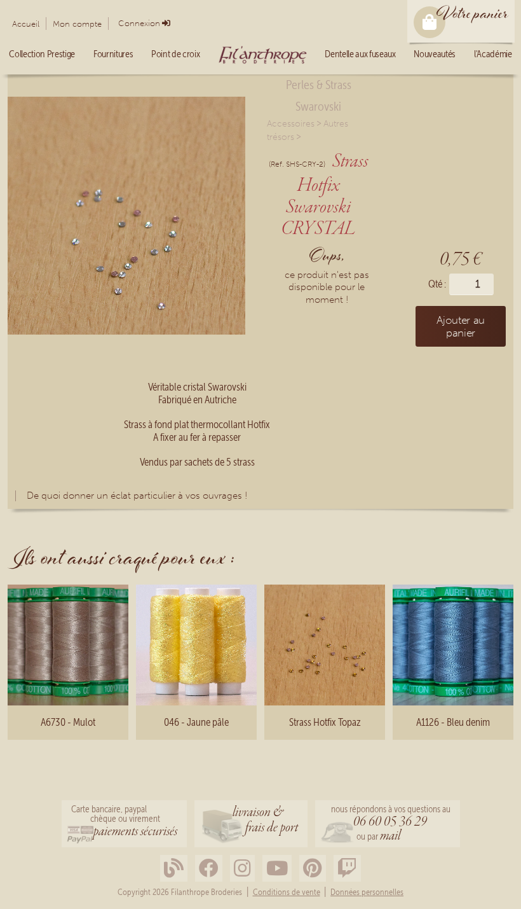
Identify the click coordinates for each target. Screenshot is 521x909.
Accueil (25, 24)
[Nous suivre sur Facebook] (208, 868)
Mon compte (77, 24)
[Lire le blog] (173, 868)
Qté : (437, 284)
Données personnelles (366, 892)
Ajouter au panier (460, 326)
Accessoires (291, 123)
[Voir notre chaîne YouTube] (277, 868)
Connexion (139, 23)
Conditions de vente (286, 892)
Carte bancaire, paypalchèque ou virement (124, 822)
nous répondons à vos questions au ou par (390, 824)
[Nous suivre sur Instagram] (242, 868)
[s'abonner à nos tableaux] (312, 868)
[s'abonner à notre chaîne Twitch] (347, 868)
